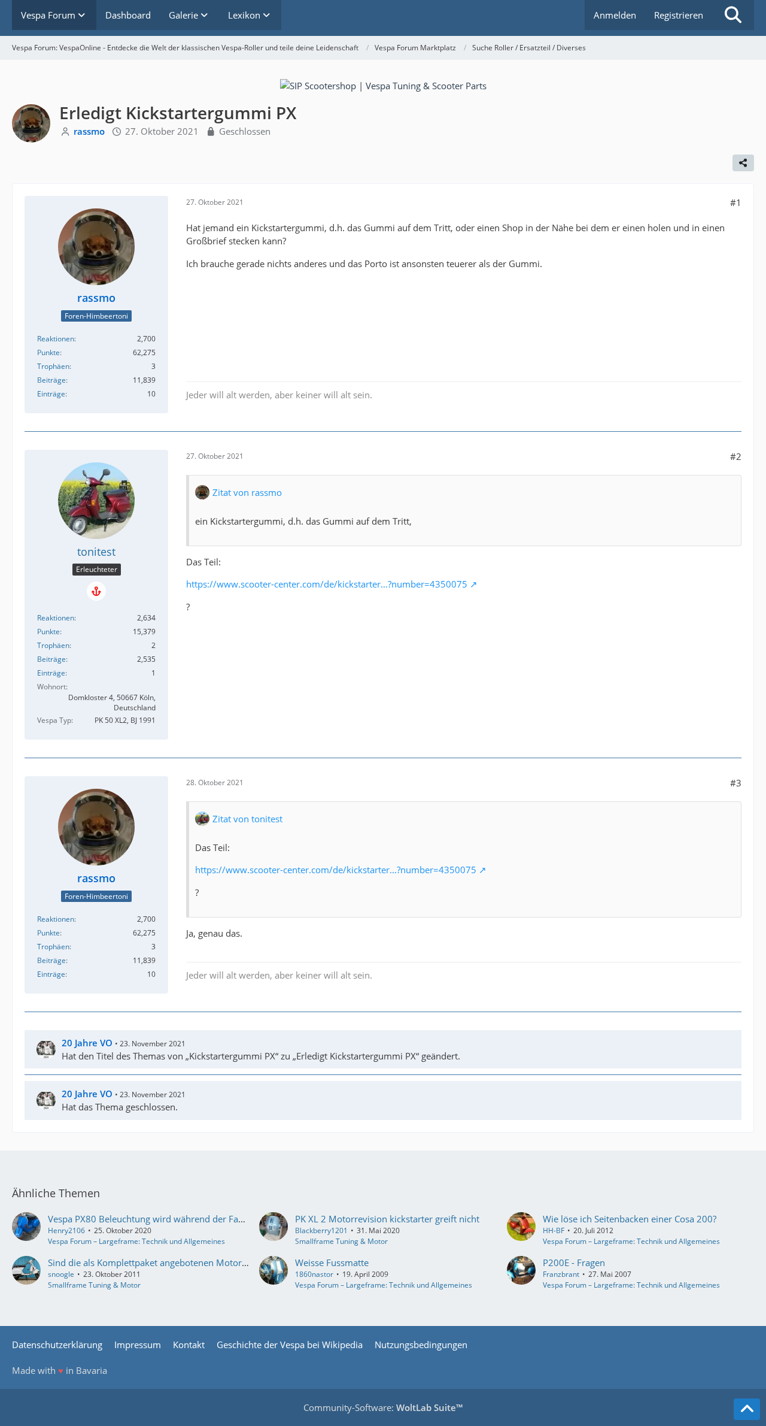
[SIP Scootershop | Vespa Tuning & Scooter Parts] (383, 84)
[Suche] (733, 15)
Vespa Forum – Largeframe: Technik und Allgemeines (136, 1241)
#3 (735, 783)
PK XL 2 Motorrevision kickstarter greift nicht (387, 1219)
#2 (735, 456)
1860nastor (314, 1274)
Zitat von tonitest (247, 819)
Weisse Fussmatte (332, 1262)
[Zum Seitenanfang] (747, 1409)
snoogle (61, 1274)
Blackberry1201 (321, 1230)
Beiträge (51, 380)
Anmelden (615, 15)
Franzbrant (561, 1274)
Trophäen (53, 366)
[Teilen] (743, 163)
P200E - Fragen (574, 1262)
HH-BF (553, 1230)
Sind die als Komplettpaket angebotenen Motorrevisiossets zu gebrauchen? (202, 1262)
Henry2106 (66, 1230)
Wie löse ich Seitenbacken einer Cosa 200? (629, 1219)
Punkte (48, 352)
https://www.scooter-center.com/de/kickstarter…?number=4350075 (326, 584)
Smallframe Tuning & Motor (341, 1241)
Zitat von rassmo (247, 492)
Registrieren (678, 15)
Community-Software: (383, 1407)
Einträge (51, 394)
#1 (735, 202)
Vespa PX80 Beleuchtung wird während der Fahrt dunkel (164, 1219)
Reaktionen (55, 339)
